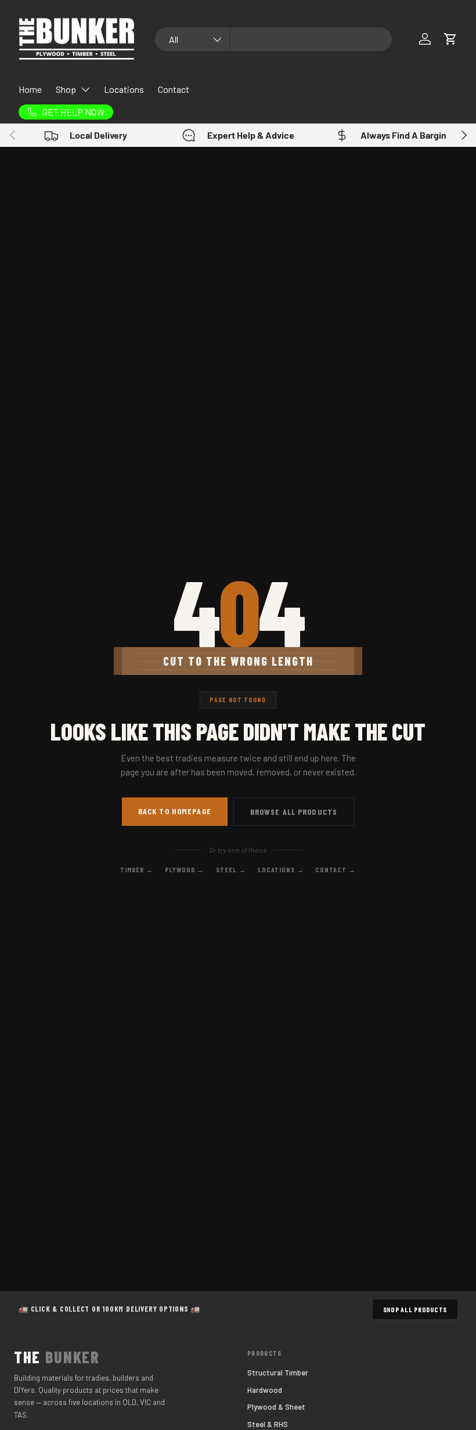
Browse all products (293, 812)
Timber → (136, 869)
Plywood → (185, 869)
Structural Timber (277, 1372)
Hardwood (264, 1390)
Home (30, 89)
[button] (450, 39)
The (57, 1357)
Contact (173, 89)
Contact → (335, 869)
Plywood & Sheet (276, 1406)
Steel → (231, 869)
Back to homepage (174, 811)
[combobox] (273, 39)
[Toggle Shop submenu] (85, 89)
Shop (66, 89)
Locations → (281, 869)
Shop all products (415, 1309)
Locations (124, 89)
